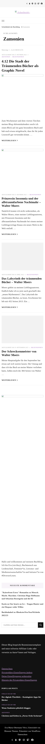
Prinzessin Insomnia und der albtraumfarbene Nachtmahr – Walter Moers (21, 202)
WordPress (36, 731)
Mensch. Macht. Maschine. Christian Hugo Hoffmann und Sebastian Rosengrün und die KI (21, 595)
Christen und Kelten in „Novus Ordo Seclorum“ (22, 716)
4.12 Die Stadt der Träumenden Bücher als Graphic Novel (20, 65)
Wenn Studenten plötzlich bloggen (16, 708)
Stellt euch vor (9, 694)
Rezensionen (18, 57)
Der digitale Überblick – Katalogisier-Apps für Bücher (21, 698)
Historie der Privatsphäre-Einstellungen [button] (19, 680)
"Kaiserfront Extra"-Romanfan (15, 592)
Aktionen (6, 57)
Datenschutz (7, 668)
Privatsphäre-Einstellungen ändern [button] (17, 672)
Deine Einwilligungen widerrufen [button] (16, 676)
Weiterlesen (9, 140)
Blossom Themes (11, 731)
